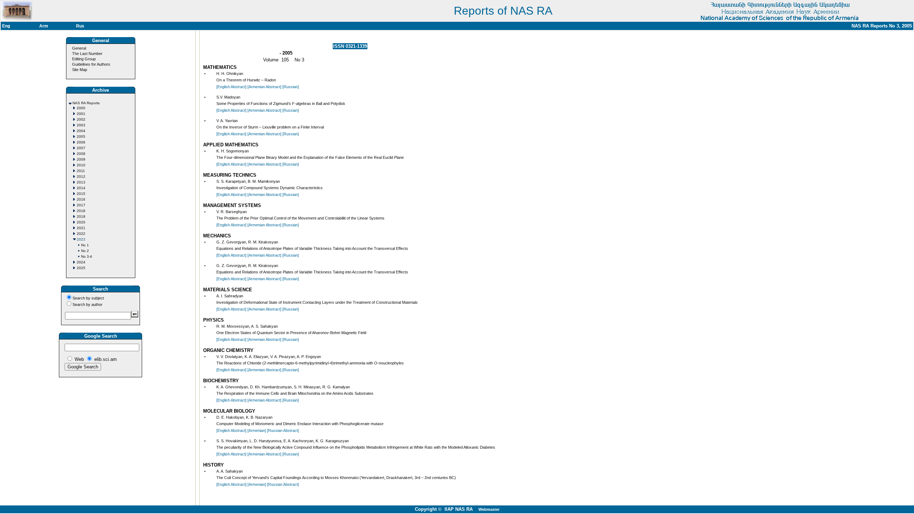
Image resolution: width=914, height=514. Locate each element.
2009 (81, 159)
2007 (81, 148)
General (79, 48)
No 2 (85, 251)
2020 (81, 222)
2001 (81, 114)
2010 (81, 165)
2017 (81, 205)
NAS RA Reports (86, 103)
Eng (6, 26)
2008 (81, 154)
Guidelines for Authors (91, 64)
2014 (81, 188)
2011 (81, 171)
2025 (81, 268)
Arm (43, 26)
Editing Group (84, 59)
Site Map (79, 69)
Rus (80, 26)
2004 (81, 131)
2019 (81, 216)
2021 (81, 228)
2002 (81, 119)
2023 (81, 239)
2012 (81, 176)
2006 (81, 142)
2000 (81, 108)
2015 (81, 194)
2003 (81, 125)
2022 (81, 234)
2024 (81, 262)
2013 (81, 182)
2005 (81, 136)
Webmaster (488, 509)
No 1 (85, 245)
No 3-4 (86, 256)
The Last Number (87, 53)
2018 (81, 211)
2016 (81, 199)
